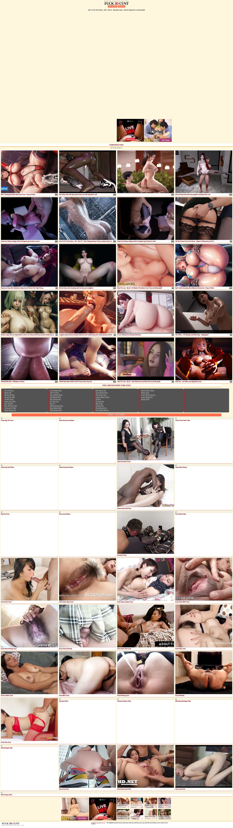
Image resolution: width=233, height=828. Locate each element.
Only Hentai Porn (56, 410)
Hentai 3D (121, 6)
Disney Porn (145, 393)
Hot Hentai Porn (55, 397)
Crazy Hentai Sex (147, 397)
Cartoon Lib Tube (10, 408)
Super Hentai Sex (10, 410)
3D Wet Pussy (9, 399)
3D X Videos (54, 393)
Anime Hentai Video (102, 397)
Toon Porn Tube (9, 397)
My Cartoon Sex (55, 399)
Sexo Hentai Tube (56, 408)
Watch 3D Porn (9, 395)
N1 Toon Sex (54, 401)
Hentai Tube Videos (147, 390)
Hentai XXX (145, 399)
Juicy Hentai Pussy (56, 395)
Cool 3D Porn (112, 6)
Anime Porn (100, 406)
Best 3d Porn (8, 403)
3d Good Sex (100, 401)
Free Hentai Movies (102, 410)
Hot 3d (52, 403)
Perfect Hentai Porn (56, 406)
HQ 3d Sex (99, 403)
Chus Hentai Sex (101, 408)
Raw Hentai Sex (101, 390)
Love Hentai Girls (56, 390)
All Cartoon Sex (101, 395)
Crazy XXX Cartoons (148, 395)
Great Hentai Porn (102, 393)
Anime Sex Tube (9, 401)
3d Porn (98, 399)
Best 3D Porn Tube (10, 406)
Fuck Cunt (116, 3)
